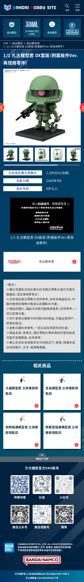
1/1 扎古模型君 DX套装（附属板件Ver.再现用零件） (35, 46)
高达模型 (17, 43)
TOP (6, 43)
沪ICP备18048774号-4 (57, 574)
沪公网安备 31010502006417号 (42, 578)
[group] (42, 107)
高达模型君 (33, 43)
